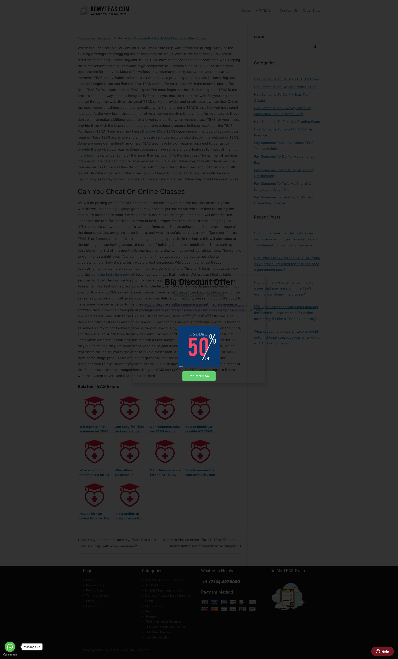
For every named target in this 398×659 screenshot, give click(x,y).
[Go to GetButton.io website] (10, 654)
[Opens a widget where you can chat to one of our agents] (382, 652)
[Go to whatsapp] (10, 647)
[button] (259, 281)
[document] (199, 329)
